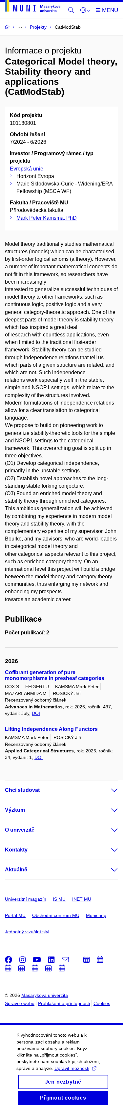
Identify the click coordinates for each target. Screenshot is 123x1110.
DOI (36, 713)
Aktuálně (16, 869)
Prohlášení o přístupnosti (64, 1003)
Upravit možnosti (71, 1068)
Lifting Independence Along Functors (51, 729)
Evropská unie (26, 168)
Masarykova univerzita (44, 995)
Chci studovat (22, 790)
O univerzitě (19, 830)
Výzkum (15, 810)
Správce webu (19, 1003)
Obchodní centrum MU (55, 915)
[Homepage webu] (32, 7)
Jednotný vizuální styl (27, 931)
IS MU (59, 899)
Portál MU (15, 915)
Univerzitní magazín (25, 899)
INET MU (81, 899)
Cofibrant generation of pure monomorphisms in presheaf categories (54, 675)
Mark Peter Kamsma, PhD (46, 218)
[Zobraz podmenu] (108, 790)
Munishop (96, 915)
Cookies (101, 1003)
